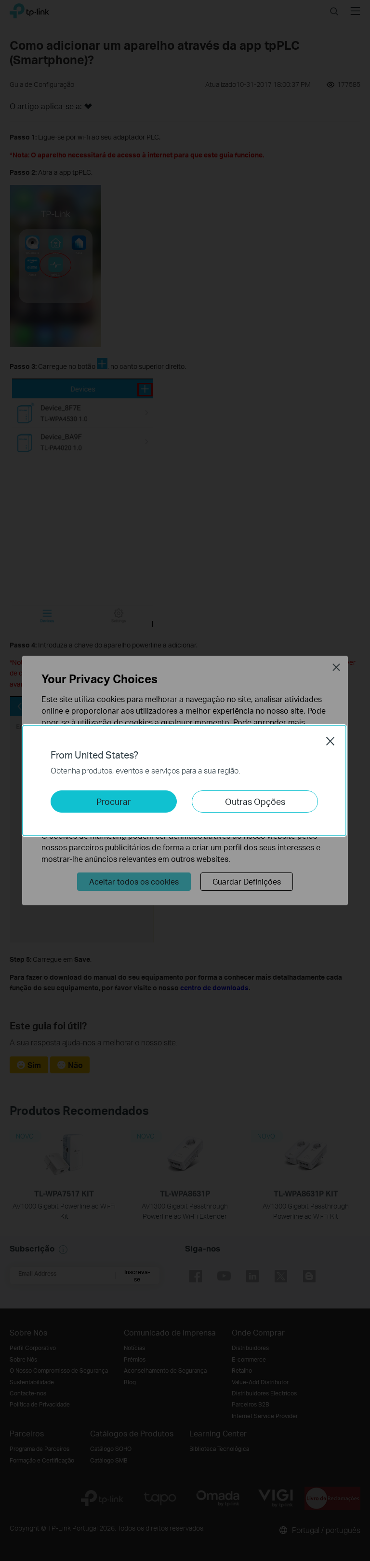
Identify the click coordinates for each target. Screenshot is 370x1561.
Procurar (113, 801)
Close (330, 741)
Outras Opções (255, 801)
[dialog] (185, 780)
